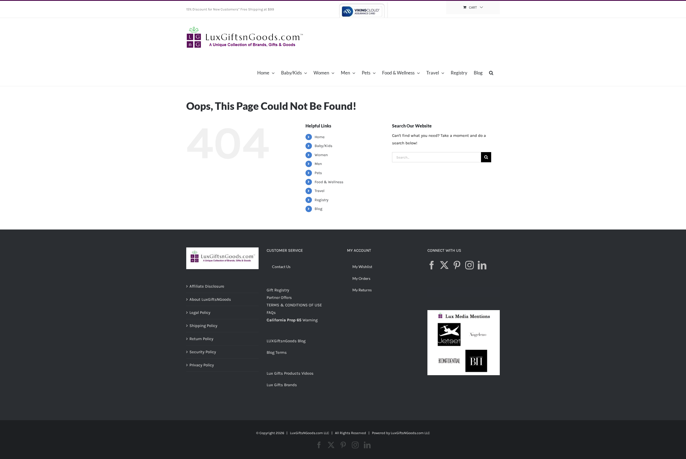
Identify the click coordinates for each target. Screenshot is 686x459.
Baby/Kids (323, 146)
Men (318, 163)
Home (320, 137)
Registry (322, 200)
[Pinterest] (457, 265)
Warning (310, 320)
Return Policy (201, 338)
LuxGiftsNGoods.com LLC (410, 433)
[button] (491, 72)
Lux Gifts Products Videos (290, 373)
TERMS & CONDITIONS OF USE (294, 305)
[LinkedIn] (482, 265)
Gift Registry (278, 290)
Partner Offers (279, 297)
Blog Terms (277, 352)
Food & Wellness (329, 182)
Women (321, 155)
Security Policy (202, 351)
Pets (318, 173)
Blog (318, 208)
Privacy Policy (201, 365)
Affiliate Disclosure (206, 286)
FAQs (271, 312)
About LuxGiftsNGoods (210, 299)
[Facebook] (431, 265)
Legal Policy (199, 312)
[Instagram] (469, 265)
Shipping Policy (203, 325)
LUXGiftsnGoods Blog (286, 340)
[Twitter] (444, 265)
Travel (320, 191)
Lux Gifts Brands (282, 384)
